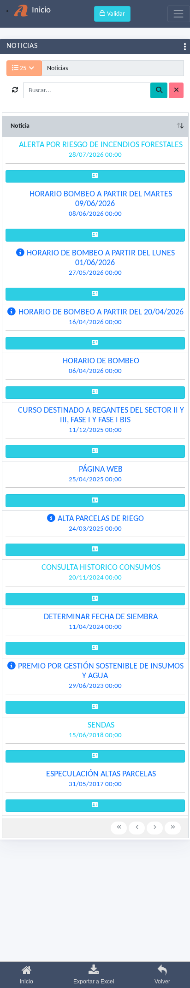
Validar (115, 14)
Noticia (20, 126)
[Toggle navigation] (178, 14)
